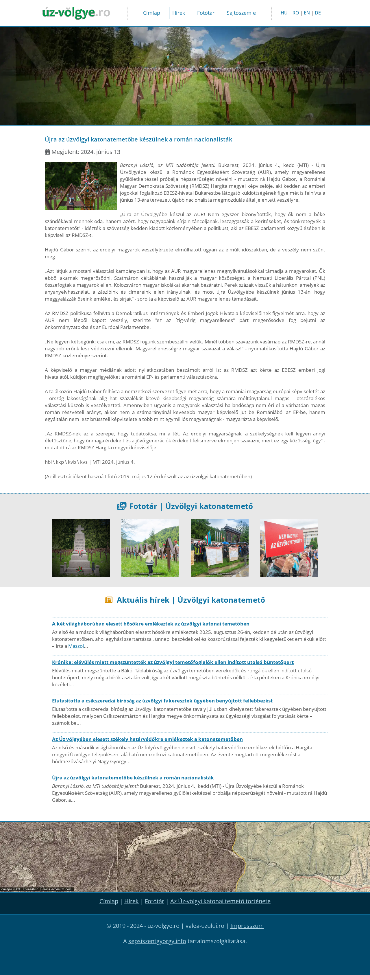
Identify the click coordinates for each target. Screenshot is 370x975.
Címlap (151, 12)
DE (318, 13)
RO (296, 13)
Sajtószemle (241, 12)
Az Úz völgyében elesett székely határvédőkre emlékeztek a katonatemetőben (147, 739)
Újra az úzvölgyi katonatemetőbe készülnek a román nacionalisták (133, 777)
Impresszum (247, 926)
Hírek (178, 12)
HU (284, 13)
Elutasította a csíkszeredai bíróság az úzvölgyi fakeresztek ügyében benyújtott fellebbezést (162, 700)
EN (307, 13)
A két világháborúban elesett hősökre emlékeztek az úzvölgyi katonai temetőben (150, 623)
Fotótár (205, 12)
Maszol (76, 646)
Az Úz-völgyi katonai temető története (220, 901)
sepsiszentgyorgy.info (157, 941)
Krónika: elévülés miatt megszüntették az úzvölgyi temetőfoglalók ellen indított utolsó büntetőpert (173, 662)
